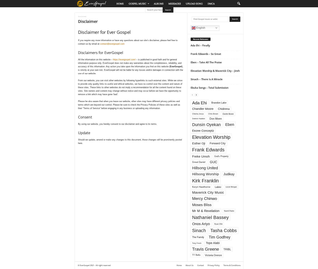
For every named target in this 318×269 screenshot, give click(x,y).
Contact (200, 265)
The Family (198, 237)
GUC (213, 162)
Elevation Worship (211, 137)
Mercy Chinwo (204, 198)
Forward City (218, 143)
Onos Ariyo (201, 224)
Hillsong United (205, 168)
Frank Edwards (208, 149)
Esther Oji (198, 143)
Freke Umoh (201, 156)
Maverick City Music (208, 192)
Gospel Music (137, 3)
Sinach (199, 230)
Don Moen (216, 118)
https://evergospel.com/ (124, 59)
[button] (238, 3)
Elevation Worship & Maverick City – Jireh (215, 70)
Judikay (229, 174)
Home (120, 3)
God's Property (221, 156)
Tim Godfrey (219, 237)
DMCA (211, 3)
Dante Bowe (228, 114)
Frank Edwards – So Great (206, 53)
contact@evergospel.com (112, 44)
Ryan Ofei (218, 224)
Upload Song (194, 3)
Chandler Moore (202, 108)
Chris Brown (213, 114)
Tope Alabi (213, 243)
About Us (189, 265)
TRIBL (227, 249)
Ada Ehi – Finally (200, 45)
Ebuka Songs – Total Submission (210, 87)
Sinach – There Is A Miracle (207, 79)
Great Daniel (198, 162)
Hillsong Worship (205, 174)
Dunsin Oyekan (206, 124)
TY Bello (196, 255)
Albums (158, 3)
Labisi (218, 187)
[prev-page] (192, 95)
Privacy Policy (214, 265)
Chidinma (224, 108)
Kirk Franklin (205, 180)
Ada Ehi (199, 102)
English (200, 27)
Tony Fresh (196, 243)
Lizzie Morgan (231, 187)
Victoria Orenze (213, 255)
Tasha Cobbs (223, 230)
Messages (174, 3)
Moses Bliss (202, 205)
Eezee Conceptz (203, 130)
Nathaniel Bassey (210, 217)
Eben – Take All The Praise (206, 62)
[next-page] (196, 95)
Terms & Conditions (231, 265)
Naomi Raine (229, 211)
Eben (229, 124)
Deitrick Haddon (198, 119)
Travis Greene (205, 249)
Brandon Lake (218, 102)
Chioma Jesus (198, 114)
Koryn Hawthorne (201, 187)
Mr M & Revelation (205, 211)
